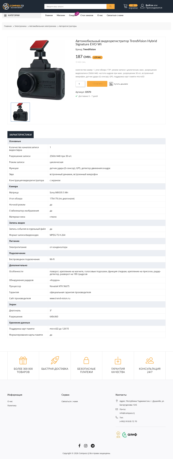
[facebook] (79, 445)
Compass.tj (84, 453)
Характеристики (20, 134)
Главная (49, 15)
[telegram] (92, 445)
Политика (11, 405)
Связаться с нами (115, 15)
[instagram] (85, 445)
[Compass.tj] (13, 6)
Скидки (72, 15)
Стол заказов (86, 15)
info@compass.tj (127, 413)
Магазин (61, 15)
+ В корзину (97, 84)
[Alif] (129, 434)
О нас (100, 15)
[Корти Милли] (118, 434)
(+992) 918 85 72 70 (128, 421)
